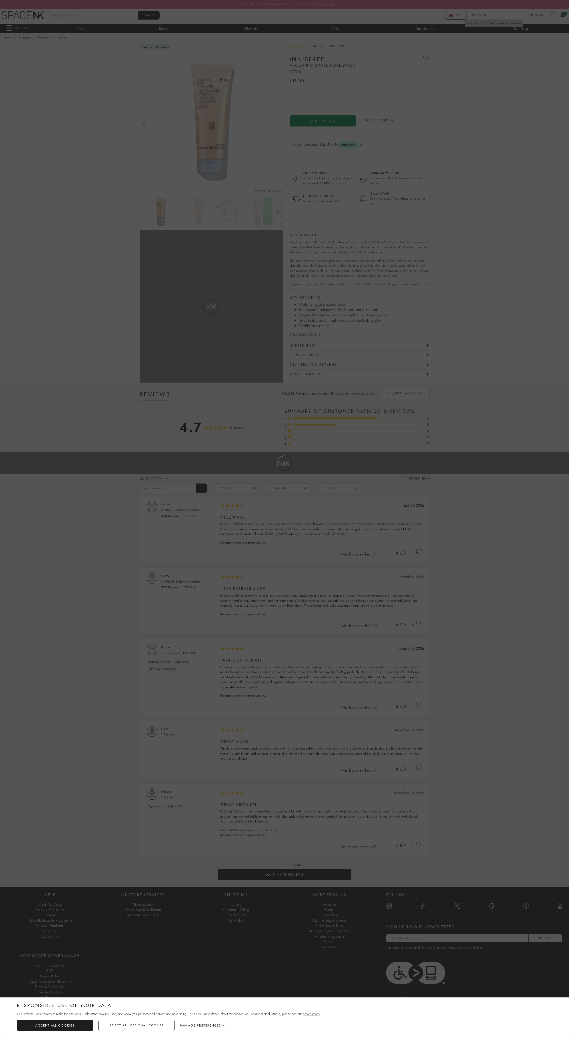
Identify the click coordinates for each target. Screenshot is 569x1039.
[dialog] (284, 1018)
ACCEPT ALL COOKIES (55, 1025)
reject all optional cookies (137, 1025)
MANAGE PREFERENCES (200, 1025)
